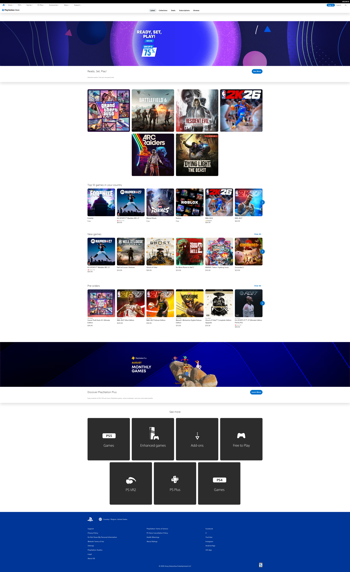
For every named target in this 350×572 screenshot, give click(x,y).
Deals (173, 10)
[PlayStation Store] (11, 9)
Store (10, 5)
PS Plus (40, 5)
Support (77, 5)
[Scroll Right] (262, 202)
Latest (152, 10)
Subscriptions (184, 10)
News (66, 5)
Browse (196, 10)
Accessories (53, 5)
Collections (163, 10)
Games (28, 5)
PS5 (19, 5)
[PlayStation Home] (3, 5)
